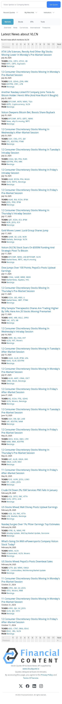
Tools (43, 22)
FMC (20, 496)
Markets (8, 22)
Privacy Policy (47, 674)
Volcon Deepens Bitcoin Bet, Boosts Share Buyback (28, 112)
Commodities (16, 570)
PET (7, 482)
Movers (19, 340)
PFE (23, 530)
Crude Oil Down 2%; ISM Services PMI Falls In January (29, 490)
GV (19, 588)
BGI (15, 199)
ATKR (10, 530)
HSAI (19, 338)
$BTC (28, 121)
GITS (13, 320)
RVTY (8, 63)
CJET (10, 220)
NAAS (8, 360)
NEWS (25, 101)
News (15, 27)
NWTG (14, 182)
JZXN (21, 81)
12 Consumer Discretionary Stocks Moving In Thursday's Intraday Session (25, 212)
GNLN (20, 459)
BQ (15, 338)
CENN (22, 378)
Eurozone (45, 533)
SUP (7, 421)
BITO (19, 118)
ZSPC (16, 84)
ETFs (31, 22)
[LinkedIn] (34, 686)
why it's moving (18, 121)
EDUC (26, 628)
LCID (19, 237)
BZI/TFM (9, 84)
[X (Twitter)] (21, 686)
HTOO (21, 61)
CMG (15, 139)
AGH (10, 139)
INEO (22, 439)
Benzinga (10, 66)
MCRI (8, 222)
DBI (14, 419)
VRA (13, 631)
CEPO (15, 61)
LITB (21, 84)
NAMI (21, 421)
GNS (26, 459)
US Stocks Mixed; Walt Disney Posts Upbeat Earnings (29, 507)
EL (15, 530)
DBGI (21, 628)
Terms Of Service (30, 678)
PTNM (21, 141)
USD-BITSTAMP (29, 257)
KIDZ (20, 462)
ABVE (10, 317)
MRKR (22, 277)
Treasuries (46, 27)
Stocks (20, 22)
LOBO (26, 479)
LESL (26, 358)
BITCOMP (12, 101)
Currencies (24, 27)
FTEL (19, 398)
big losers (21, 63)
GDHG (15, 81)
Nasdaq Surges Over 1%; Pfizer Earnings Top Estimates (30, 524)
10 (48, 44)
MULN (27, 179)
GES (15, 297)
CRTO (15, 496)
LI (24, 297)
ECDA (20, 199)
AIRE (15, 317)
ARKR (10, 338)
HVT (24, 338)
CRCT (27, 378)
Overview (7, 27)
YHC (27, 280)
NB (17, 320)
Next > (59, 45)
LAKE (23, 419)
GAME (10, 237)
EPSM (26, 199)
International (35, 27)
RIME (21, 590)
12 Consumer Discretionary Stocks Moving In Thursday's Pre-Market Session (25, 289)
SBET (20, 300)
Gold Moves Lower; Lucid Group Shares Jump (24, 230)
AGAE (10, 179)
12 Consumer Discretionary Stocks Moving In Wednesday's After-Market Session (25, 131)
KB (26, 61)
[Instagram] (41, 686)
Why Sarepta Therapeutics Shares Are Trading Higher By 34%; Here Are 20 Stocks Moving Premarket (30, 310)
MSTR (19, 101)
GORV (15, 479)
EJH (24, 139)
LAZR (14, 462)
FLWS (25, 159)
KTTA (25, 496)
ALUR (16, 358)
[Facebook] (27, 686)
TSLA (30, 101)
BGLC (20, 317)
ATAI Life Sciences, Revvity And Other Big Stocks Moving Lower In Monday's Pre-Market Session (27, 53)
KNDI (20, 297)
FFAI (20, 159)
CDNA (10, 277)
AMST (16, 378)
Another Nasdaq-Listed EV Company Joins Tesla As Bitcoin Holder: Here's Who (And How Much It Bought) (29, 94)
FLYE (10, 81)
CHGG (10, 159)
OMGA (26, 568)
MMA (14, 441)
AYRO (10, 588)
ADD (10, 628)
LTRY (27, 439)
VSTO (8, 590)
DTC (20, 139)
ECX (20, 220)
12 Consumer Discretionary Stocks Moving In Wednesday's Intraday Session (25, 330)
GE (15, 237)
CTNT (15, 628)
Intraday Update (13, 533)
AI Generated (11, 553)
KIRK (26, 81)
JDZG (8, 202)
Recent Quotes (9, 12)
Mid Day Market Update (30, 533)
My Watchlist (29, 12)
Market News (11, 259)
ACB (10, 496)
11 (53, 44)
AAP (10, 459)
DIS (14, 513)
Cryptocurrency (18, 104)
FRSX (14, 202)
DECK (10, 439)
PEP (7, 570)
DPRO (26, 317)
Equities (21, 280)
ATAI (10, 61)
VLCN (28, 104)
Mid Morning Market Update (34, 570)
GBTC (24, 118)
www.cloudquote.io (31, 668)
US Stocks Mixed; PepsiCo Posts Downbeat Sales (27, 561)
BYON (16, 179)
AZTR (10, 568)
